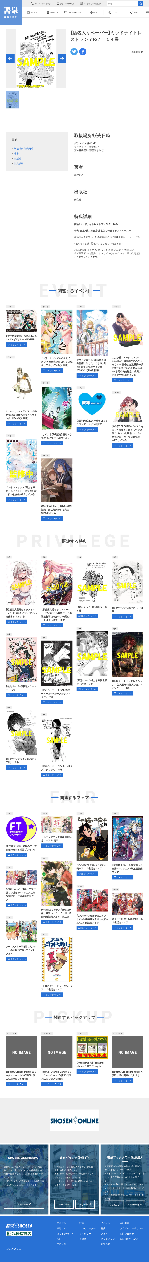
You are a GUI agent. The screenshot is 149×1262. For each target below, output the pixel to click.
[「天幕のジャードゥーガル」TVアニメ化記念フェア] (56, 965)
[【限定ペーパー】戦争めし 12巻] (127, 587)
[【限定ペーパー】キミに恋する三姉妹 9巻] (21, 738)
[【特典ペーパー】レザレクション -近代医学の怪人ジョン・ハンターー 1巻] (127, 661)
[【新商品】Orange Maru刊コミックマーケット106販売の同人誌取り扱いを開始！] (21, 1059)
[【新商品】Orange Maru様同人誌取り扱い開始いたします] (127, 1057)
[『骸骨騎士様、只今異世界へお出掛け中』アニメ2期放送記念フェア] (127, 845)
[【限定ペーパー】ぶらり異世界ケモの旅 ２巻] (92, 659)
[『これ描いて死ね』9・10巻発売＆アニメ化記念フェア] (92, 844)
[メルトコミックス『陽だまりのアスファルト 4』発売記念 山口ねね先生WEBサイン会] (21, 468)
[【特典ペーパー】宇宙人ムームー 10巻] (21, 665)
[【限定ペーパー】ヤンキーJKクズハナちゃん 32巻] (56, 745)
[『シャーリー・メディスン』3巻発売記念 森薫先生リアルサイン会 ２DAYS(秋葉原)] (21, 391)
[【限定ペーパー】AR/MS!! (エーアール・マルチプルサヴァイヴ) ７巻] (56, 670)
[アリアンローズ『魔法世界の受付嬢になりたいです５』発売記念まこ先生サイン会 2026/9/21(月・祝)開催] (92, 341)
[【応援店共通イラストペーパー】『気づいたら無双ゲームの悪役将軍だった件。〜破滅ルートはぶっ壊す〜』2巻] (56, 592)
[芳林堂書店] (19, 1233)
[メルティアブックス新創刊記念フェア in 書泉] (56, 830)
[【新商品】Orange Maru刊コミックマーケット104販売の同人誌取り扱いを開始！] (56, 1059)
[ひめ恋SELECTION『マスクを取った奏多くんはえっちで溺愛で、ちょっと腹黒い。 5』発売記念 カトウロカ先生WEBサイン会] (127, 419)
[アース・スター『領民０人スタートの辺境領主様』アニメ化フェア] (21, 938)
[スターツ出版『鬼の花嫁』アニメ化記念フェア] (127, 909)
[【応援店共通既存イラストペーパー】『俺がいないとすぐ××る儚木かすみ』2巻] (21, 590)
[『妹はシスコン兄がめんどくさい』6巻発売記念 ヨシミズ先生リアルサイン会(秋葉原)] (56, 339)
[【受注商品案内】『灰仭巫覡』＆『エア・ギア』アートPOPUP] (21, 326)
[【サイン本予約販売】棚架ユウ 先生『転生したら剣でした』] (56, 413)
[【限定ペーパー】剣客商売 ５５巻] (92, 587)
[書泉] (19, 1225)
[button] (10, 58)
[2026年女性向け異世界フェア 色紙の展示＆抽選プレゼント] (21, 834)
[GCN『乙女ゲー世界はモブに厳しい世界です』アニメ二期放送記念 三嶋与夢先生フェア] (21, 886)
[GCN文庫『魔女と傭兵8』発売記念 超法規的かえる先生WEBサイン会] (56, 487)
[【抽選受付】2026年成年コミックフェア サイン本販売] (92, 409)
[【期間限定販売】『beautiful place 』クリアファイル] (92, 1053)
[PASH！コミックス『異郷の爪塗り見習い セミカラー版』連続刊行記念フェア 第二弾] (56, 890)
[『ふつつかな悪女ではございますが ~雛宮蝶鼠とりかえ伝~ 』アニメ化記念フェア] (92, 907)
